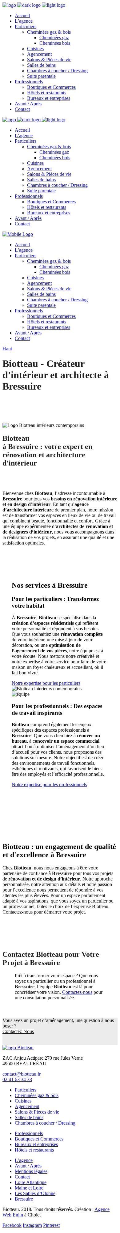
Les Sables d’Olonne (35, 1193)
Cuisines (23, 1100)
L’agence (24, 1160)
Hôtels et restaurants (34, 1149)
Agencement (27, 1106)
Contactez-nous (77, 992)
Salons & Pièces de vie (37, 1111)
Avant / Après (28, 1165)
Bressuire (24, 1198)
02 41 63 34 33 (17, 1079)
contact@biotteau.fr (21, 1074)
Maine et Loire (29, 1187)
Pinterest (51, 1225)
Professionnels (29, 1133)
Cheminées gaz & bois (36, 1095)
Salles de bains (29, 1117)
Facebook (12, 1225)
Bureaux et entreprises (36, 1144)
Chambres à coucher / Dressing (45, 1123)
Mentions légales (31, 1171)
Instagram (32, 1225)
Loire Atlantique (30, 1182)
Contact (22, 1176)
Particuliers (25, 1089)
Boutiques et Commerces (39, 1138)
